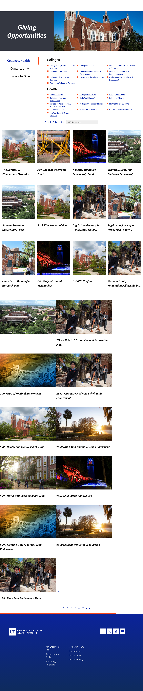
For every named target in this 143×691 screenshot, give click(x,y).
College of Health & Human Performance (91, 72)
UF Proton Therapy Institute (120, 110)
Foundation (75, 650)
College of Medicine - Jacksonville (58, 99)
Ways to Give (21, 76)
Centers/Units (20, 68)
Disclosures (75, 655)
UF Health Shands (57, 110)
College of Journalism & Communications (119, 72)
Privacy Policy (76, 659)
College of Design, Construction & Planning (122, 66)
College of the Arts (87, 65)
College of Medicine (117, 95)
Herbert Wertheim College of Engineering (121, 78)
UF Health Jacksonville (89, 110)
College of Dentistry (88, 95)
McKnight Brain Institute (119, 104)
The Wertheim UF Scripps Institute (60, 114)
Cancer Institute (56, 95)
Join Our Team (76, 646)
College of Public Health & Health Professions (60, 105)
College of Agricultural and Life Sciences (62, 66)
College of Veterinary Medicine (92, 104)
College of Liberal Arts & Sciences (60, 78)
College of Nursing (87, 98)
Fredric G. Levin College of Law (92, 77)
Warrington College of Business (62, 83)
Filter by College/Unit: (55, 122)
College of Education (58, 71)
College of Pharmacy (117, 98)
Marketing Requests (51, 663)
